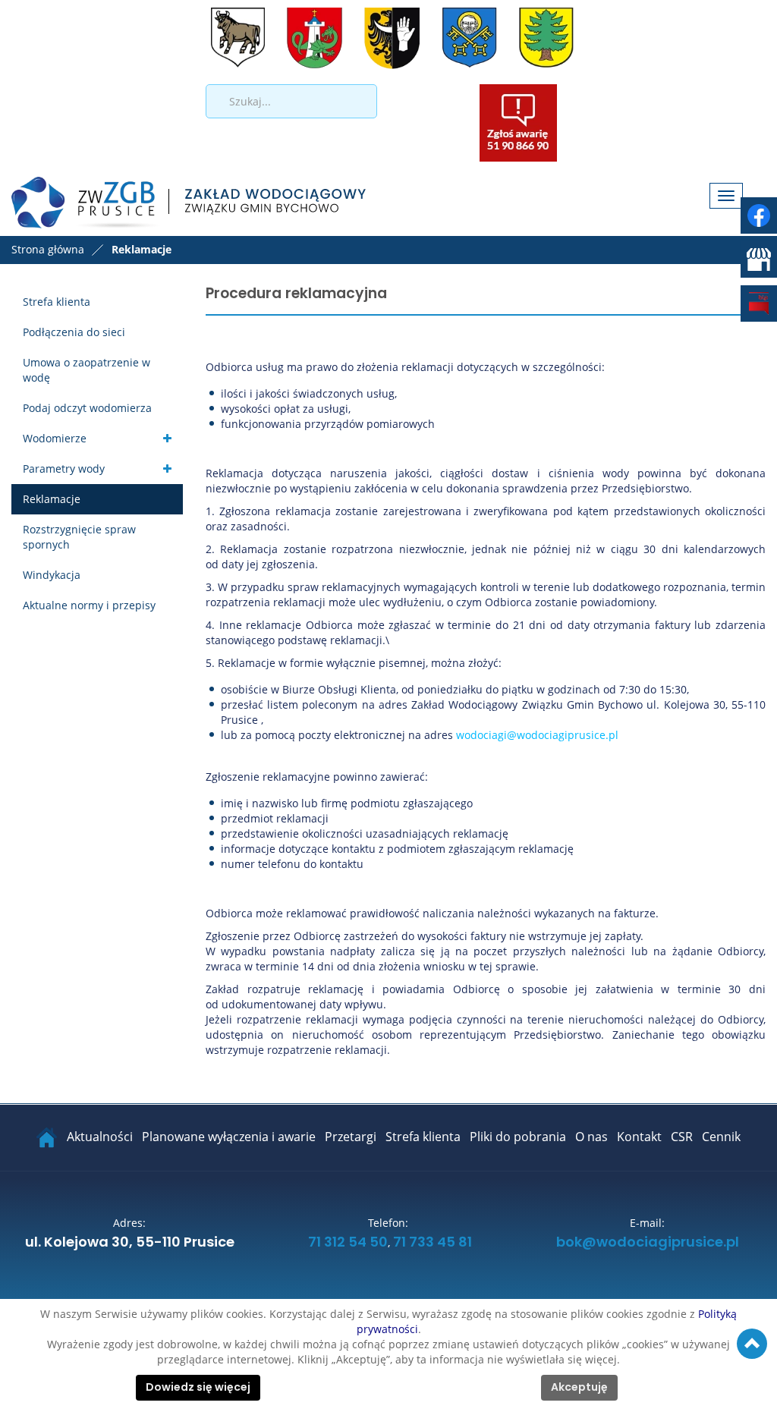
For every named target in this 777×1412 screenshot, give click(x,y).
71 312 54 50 (348, 1243)
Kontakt (639, 1136)
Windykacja (51, 575)
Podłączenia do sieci (74, 332)
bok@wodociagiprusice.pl (647, 1243)
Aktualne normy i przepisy (89, 605)
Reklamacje (51, 499)
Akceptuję (579, 1387)
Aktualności (100, 1136)
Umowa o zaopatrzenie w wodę (86, 370)
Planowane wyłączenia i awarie (229, 1136)
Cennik (721, 1136)
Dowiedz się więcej (198, 1387)
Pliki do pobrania (518, 1136)
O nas (591, 1136)
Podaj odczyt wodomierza (87, 408)
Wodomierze (55, 438)
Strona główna (47, 249)
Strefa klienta (56, 301)
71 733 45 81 (432, 1243)
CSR (682, 1136)
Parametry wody (64, 468)
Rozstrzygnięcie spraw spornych (79, 537)
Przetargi (350, 1136)
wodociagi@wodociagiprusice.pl (537, 735)
